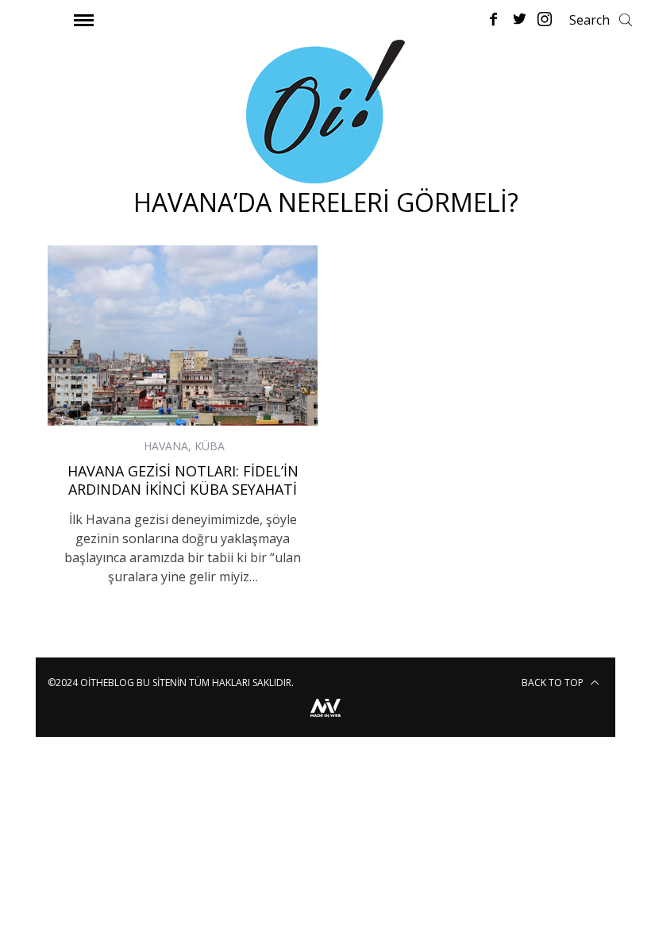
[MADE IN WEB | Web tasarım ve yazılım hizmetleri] (325, 719)
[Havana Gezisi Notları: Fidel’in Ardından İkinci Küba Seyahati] (183, 335)
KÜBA (210, 445)
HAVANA (166, 445)
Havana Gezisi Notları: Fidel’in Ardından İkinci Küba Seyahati (183, 480)
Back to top (554, 682)
